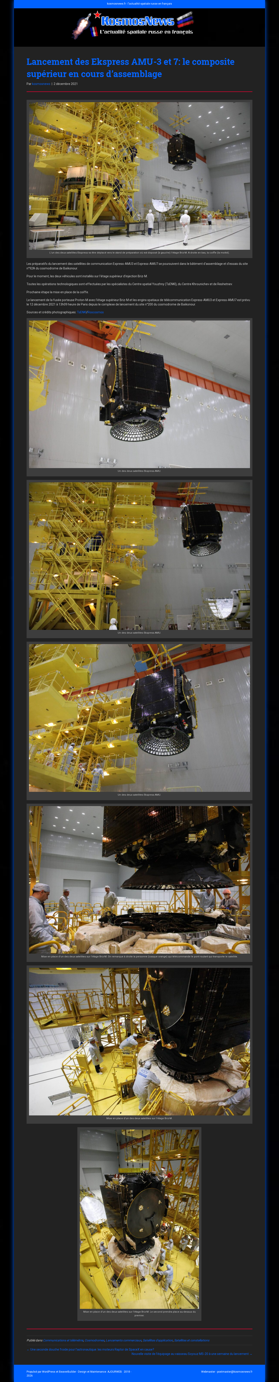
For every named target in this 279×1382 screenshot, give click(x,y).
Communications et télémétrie (63, 1340)
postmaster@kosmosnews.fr (234, 1371)
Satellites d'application (158, 1340)
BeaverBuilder (67, 1371)
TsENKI (81, 312)
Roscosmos (96, 312)
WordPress (48, 1371)
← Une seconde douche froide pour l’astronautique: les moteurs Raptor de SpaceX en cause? (90, 1349)
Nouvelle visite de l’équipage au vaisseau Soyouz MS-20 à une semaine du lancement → (192, 1354)
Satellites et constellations (191, 1340)
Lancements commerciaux (123, 1340)
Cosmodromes (94, 1340)
